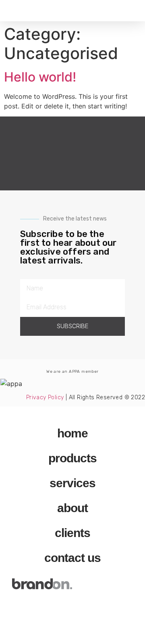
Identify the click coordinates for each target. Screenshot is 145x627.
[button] (9, 10)
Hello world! (40, 77)
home (72, 433)
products (72, 458)
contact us (72, 557)
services (72, 483)
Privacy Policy (45, 397)
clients (72, 532)
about (72, 508)
